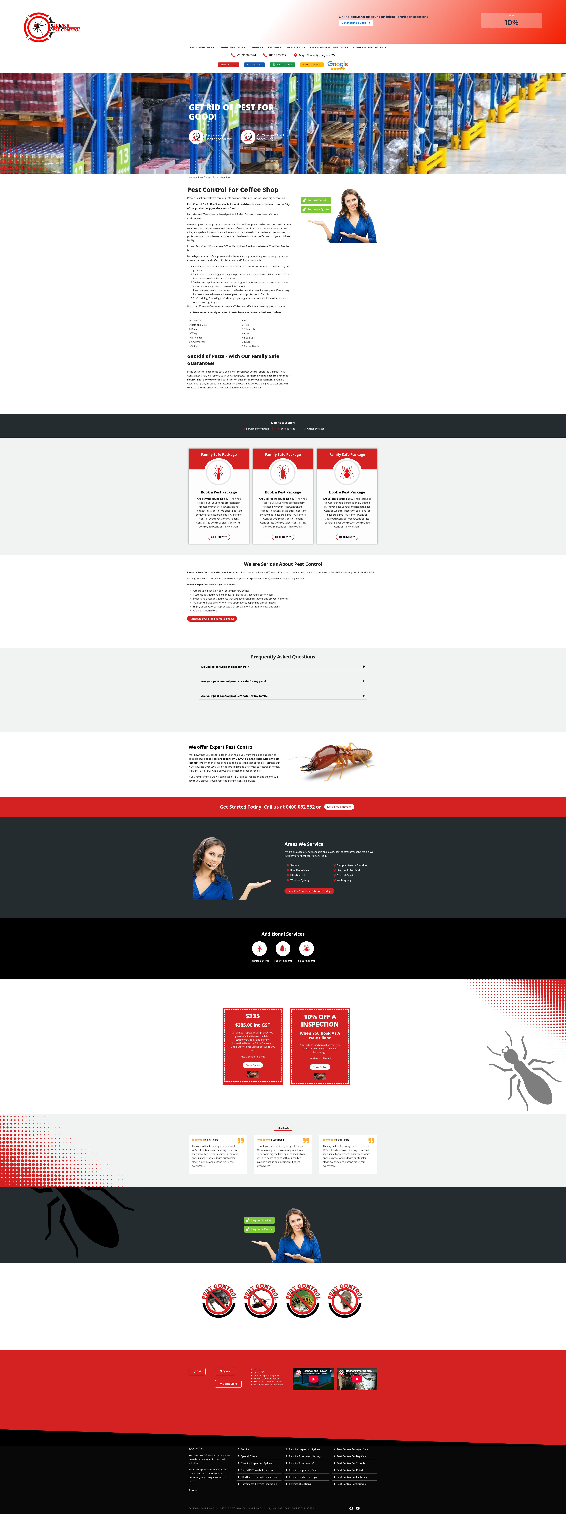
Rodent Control (283, 960)
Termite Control (259, 960)
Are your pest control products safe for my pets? (233, 681)
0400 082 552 (300, 807)
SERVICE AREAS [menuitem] (294, 47)
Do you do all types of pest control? (225, 666)
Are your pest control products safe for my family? (235, 696)
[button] (214, 47)
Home (192, 177)
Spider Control (306, 960)
